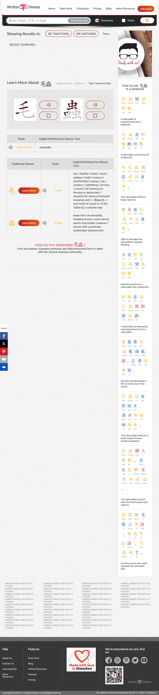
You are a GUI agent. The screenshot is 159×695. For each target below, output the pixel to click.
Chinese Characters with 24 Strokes (96, 610)
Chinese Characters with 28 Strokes (135, 584)
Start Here (66, 8)
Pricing (97, 8)
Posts (131, 20)
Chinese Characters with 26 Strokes (96, 621)
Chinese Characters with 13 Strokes (58, 600)
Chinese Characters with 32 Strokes (135, 605)
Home (51, 8)
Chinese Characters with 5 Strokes (19, 605)
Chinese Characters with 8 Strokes (19, 621)
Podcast (32, 674)
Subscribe (146, 8)
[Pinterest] (4, 351)
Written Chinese (64, 83)
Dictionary (83, 8)
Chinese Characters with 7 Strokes (19, 616)
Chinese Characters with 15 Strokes (58, 610)
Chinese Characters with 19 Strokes (96, 584)
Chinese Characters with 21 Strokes (96, 595)
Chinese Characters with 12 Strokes (58, 595)
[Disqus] (60, 304)
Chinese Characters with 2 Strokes (19, 590)
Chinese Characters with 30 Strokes (135, 595)
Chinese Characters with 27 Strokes (96, 626)
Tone (106, 33)
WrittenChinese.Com (34, 693)
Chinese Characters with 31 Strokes (135, 600)
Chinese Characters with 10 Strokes (58, 584)
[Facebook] (4, 336)
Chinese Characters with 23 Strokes (96, 605)
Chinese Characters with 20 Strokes (96, 590)
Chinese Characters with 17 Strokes (58, 621)
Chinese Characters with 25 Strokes (96, 616)
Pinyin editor (78, 20)
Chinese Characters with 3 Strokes (19, 595)
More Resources (125, 8)
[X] (4, 344)
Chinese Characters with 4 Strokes (19, 600)
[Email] (4, 359)
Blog (108, 8)
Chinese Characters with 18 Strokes (58, 626)
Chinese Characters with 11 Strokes (58, 590)
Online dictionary (37, 669)
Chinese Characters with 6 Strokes (19, 610)
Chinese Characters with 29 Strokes (135, 590)
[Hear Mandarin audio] (48, 105)
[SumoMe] (4, 367)
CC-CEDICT (141, 692)
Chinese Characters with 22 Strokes (96, 600)
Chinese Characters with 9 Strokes (19, 626)
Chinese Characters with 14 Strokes (58, 605)
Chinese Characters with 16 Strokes (58, 616)
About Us (7, 658)
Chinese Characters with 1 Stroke (19, 584)
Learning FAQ (9, 669)
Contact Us (8, 663)
